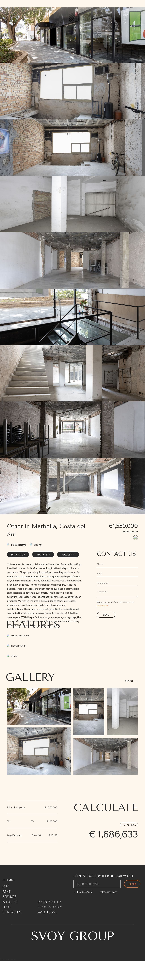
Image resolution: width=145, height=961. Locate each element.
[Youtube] (97, 910)
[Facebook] (87, 910)
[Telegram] (107, 910)
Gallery (68, 554)
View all (129, 681)
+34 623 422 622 (82, 891)
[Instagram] (77, 910)
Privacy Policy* (102, 605)
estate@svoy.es (108, 891)
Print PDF (18, 554)
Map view (43, 554)
